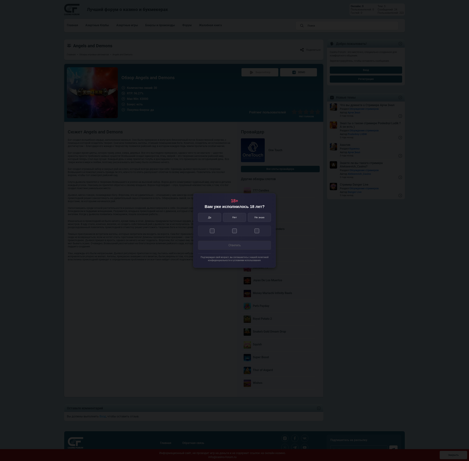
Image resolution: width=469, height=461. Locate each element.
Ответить (234, 245)
